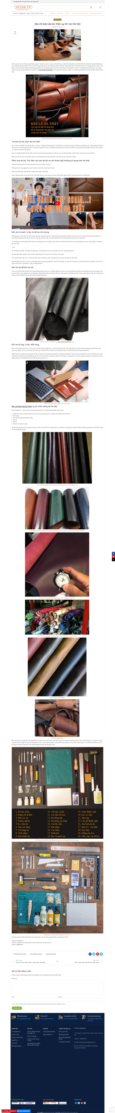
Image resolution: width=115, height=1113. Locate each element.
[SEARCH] (91, 7)
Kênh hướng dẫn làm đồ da (65, 1038)
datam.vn (88, 273)
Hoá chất (14, 1043)
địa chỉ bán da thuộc (36, 954)
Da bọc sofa (15, 1034)
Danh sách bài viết (57, 961)
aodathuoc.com (28, 273)
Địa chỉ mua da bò (51, 954)
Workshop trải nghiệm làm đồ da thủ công (33, 1044)
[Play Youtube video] (57, 203)
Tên (13, 997)
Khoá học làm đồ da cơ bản (33, 1039)
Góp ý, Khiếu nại (47, 1034)
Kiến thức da (57, 19)
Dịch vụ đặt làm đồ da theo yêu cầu (33, 1032)
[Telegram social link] (101, 954)
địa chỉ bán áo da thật (20, 954)
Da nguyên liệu (16, 1031)
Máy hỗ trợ (15, 1040)
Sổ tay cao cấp (63, 1031)
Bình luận (15, 978)
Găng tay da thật (64, 1034)
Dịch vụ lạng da (31, 1036)
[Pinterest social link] (97, 954)
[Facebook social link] (90, 954)
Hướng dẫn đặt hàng (49, 1031)
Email (60, 997)
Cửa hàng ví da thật (64, 1042)
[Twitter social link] (93, 954)
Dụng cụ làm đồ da (17, 1037)
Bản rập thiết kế (16, 1046)
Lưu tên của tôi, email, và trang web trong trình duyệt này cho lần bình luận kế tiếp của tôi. (39, 1004)
